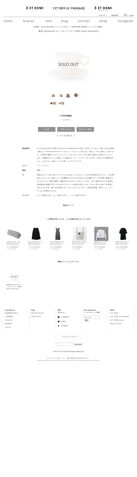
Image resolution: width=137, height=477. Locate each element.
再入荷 (46, 129)
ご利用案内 (9, 316)
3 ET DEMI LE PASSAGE (119, 316)
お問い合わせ (66, 129)
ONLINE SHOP (115, 323)
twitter (63, 321)
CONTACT (9, 320)
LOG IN (102, 15)
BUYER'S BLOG (37, 313)
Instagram (64, 317)
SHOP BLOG (36, 316)
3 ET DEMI (114, 313)
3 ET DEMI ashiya (117, 320)
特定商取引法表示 (11, 313)
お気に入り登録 (85, 129)
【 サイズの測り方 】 (66, 136)
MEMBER (115, 15)
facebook (64, 326)
